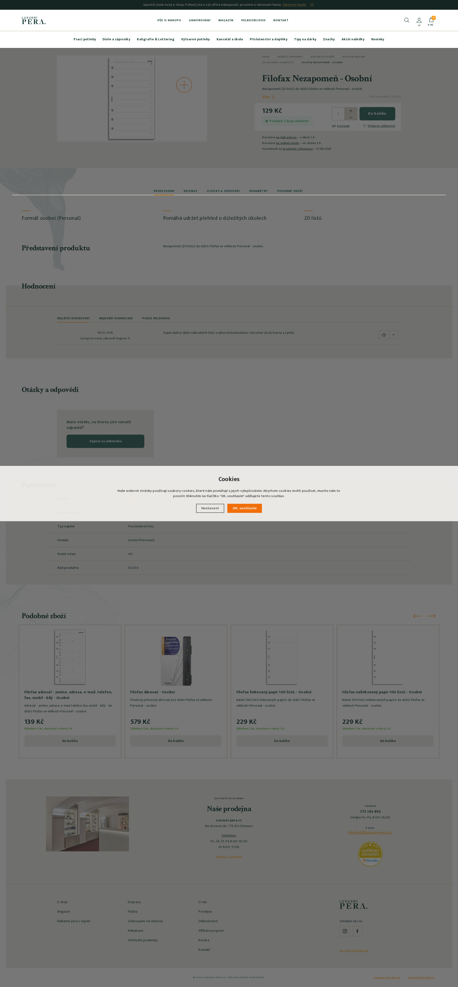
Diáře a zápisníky (116, 39)
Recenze (190, 191)
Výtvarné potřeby (195, 39)
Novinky (377, 39)
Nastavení (210, 508)
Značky (329, 39)
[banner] (34, 20)
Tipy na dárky (305, 39)
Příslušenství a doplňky (268, 39)
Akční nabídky (353, 39)
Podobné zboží (289, 191)
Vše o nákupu (169, 20)
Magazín (226, 20)
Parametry (258, 191)
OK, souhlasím (245, 508)
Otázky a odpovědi (223, 191)
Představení (164, 191)
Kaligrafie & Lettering (155, 39)
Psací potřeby (85, 39)
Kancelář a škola (230, 39)
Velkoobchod (253, 20)
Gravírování (200, 20)
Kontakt (281, 20)
